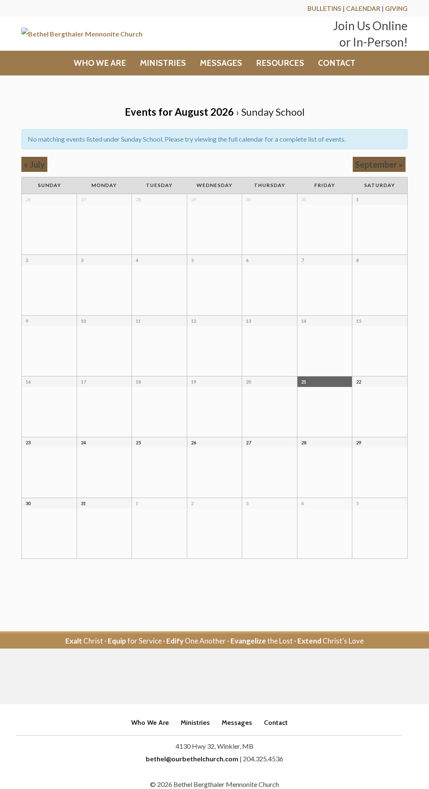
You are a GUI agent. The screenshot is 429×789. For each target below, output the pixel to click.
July (34, 164)
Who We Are (100, 63)
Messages (221, 63)
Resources (280, 63)
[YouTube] (226, 676)
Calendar (363, 8)
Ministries (163, 63)
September (379, 164)
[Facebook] (203, 676)
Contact (336, 63)
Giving (396, 8)
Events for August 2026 (179, 112)
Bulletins (324, 8)
